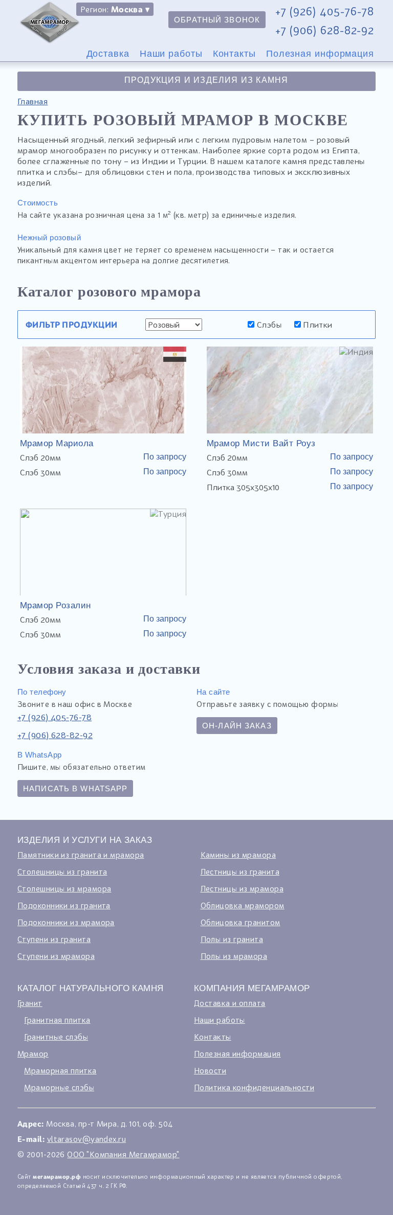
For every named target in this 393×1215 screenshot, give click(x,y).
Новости (210, 1070)
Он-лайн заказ (237, 725)
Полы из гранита (232, 939)
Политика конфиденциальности (254, 1087)
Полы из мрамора (234, 955)
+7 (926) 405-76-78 (324, 11)
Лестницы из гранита (240, 871)
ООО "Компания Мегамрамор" (123, 1154)
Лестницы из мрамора (242, 888)
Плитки (317, 324)
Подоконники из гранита (64, 905)
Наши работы (171, 54)
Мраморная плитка (60, 1070)
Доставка (107, 54)
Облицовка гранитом (240, 922)
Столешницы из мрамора (64, 888)
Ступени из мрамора (56, 955)
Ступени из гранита (54, 939)
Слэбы (267, 324)
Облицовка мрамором (243, 905)
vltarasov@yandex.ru (86, 1138)
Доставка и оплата (230, 1002)
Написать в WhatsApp (75, 788)
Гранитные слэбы (56, 1036)
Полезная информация (320, 54)
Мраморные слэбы (59, 1087)
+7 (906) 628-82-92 (324, 30)
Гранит (29, 1002)
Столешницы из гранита (62, 871)
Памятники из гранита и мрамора (80, 854)
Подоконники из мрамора (66, 922)
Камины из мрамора (238, 854)
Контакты (234, 54)
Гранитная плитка (57, 1019)
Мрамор (33, 1053)
